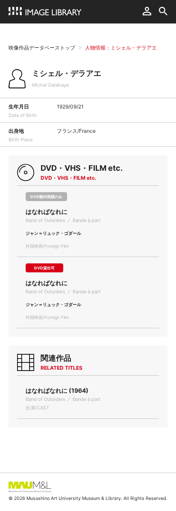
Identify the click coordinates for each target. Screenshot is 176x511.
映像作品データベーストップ (42, 47)
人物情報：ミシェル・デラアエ (121, 47)
